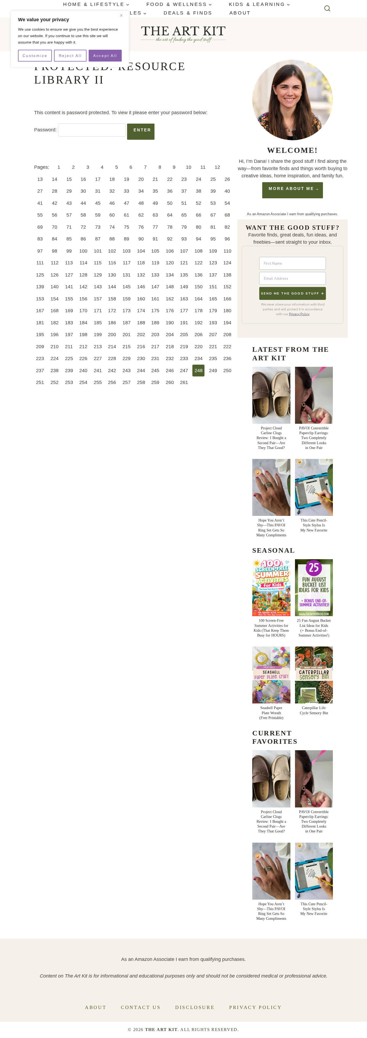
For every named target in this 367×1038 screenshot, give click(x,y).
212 (83, 346)
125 (40, 275)
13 (40, 179)
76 (141, 227)
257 (127, 382)
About (240, 13)
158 (112, 298)
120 (170, 262)
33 (126, 191)
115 (98, 262)
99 (69, 251)
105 (155, 251)
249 (213, 370)
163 (184, 298)
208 (227, 334)
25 (213, 179)
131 (127, 275)
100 (83, 251)
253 (69, 382)
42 (54, 203)
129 (98, 275)
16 (83, 179)
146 (141, 286)
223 (40, 358)
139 (40, 286)
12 (217, 167)
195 (40, 334)
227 (98, 358)
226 (83, 358)
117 (127, 262)
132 (141, 275)
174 (141, 310)
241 (98, 370)
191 (184, 322)
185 (98, 322)
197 (69, 334)
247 (184, 370)
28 (54, 191)
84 (54, 239)
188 (141, 322)
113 (69, 262)
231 (155, 358)
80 (198, 227)
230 (141, 358)
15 (69, 179)
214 (112, 346)
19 (126, 179)
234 (199, 358)
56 (54, 215)
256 (112, 382)
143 (98, 286)
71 (69, 227)
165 (213, 298)
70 (54, 227)
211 (69, 346)
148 (170, 286)
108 (199, 251)
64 (169, 215)
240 (83, 370)
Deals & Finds (188, 13)
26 (227, 179)
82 (227, 227)
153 (40, 298)
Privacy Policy (299, 314)
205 (184, 334)
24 (198, 179)
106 (170, 251)
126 (55, 275)
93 (184, 239)
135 (184, 275)
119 (155, 262)
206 (199, 334)
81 (213, 227)
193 (213, 322)
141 (69, 286)
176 (170, 310)
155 (69, 298)
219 (184, 346)
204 (170, 334)
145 (127, 286)
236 (227, 358)
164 (199, 298)
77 (155, 227)
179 (213, 310)
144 (112, 286)
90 (141, 239)
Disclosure (195, 1007)
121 (184, 262)
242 (112, 370)
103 (127, 251)
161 (155, 298)
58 (83, 215)
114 (83, 262)
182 (55, 322)
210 (55, 346)
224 (55, 358)
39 (213, 191)
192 (199, 322)
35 (155, 191)
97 (40, 251)
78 (169, 227)
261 (184, 382)
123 (213, 262)
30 (83, 191)
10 (188, 167)
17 (97, 179)
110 (227, 251)
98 (54, 251)
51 (184, 203)
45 (97, 203)
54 (227, 203)
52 (198, 203)
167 (40, 310)
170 (83, 310)
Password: (46, 129)
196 (55, 334)
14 (54, 179)
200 (112, 334)
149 (184, 286)
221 (213, 346)
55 (40, 215)
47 (126, 203)
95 (213, 239)
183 (69, 322)
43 (69, 203)
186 (112, 322)
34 (141, 191)
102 (112, 251)
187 (127, 322)
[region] (70, 39)
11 (203, 167)
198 (83, 334)
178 (199, 310)
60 (112, 215)
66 (198, 215)
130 (112, 275)
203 (155, 334)
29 (69, 191)
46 (112, 203)
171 (98, 310)
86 (83, 239)
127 (69, 275)
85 (69, 239)
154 (55, 298)
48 (141, 203)
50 (169, 203)
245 (155, 370)
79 (184, 227)
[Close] (123, 15)
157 (98, 298)
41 (40, 203)
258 (141, 382)
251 (40, 382)
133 (155, 275)
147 (155, 286)
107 (184, 251)
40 (227, 191)
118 (141, 262)
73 (97, 227)
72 (83, 227)
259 (155, 382)
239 (69, 370)
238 (55, 370)
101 (98, 251)
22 (169, 179)
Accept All (105, 55)
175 (155, 310)
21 (155, 179)
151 (213, 286)
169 (69, 310)
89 (126, 239)
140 (55, 286)
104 (141, 251)
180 (227, 310)
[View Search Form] (327, 8)
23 (184, 179)
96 (227, 239)
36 (169, 191)
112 (55, 262)
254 (83, 382)
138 (227, 275)
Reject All (70, 55)
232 (170, 358)
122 (199, 262)
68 (227, 215)
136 (199, 275)
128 (83, 275)
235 (213, 358)
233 (184, 358)
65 (184, 215)
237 (40, 370)
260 (170, 382)
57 (69, 215)
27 (40, 191)
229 (127, 358)
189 (155, 322)
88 (112, 239)
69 (40, 227)
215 (127, 346)
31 (97, 191)
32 (112, 191)
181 (40, 322)
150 (199, 286)
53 (213, 203)
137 (213, 275)
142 (83, 286)
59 (97, 215)
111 (40, 262)
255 (98, 382)
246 (170, 370)
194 (227, 322)
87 (97, 239)
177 (184, 310)
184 (83, 322)
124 (227, 262)
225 (69, 358)
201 (127, 334)
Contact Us (141, 1007)
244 (141, 370)
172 (112, 310)
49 (155, 203)
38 (198, 191)
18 (112, 179)
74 (112, 227)
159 (127, 298)
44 (83, 203)
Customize (35, 55)
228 (112, 358)
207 (213, 334)
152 (227, 286)
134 (170, 275)
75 (126, 227)
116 (112, 262)
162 (170, 298)
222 (227, 346)
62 (141, 215)
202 (141, 334)
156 (83, 298)
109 (213, 251)
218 (170, 346)
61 (126, 215)
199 (98, 334)
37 (184, 191)
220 (199, 346)
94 (198, 239)
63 (155, 215)
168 (55, 310)
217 (155, 346)
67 (213, 215)
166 (227, 298)
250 (227, 370)
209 (40, 346)
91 (155, 239)
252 (55, 382)
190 (170, 322)
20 (141, 179)
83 (40, 239)
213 (98, 346)
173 (127, 310)
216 (141, 346)
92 (169, 239)
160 (141, 298)
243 (127, 370)
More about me (291, 188)
